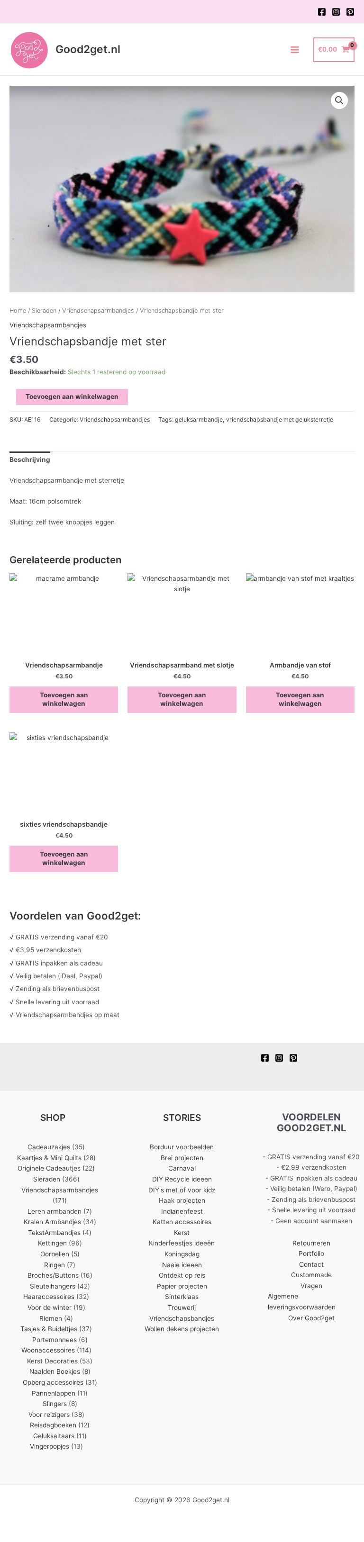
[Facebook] (322, 12)
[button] (339, 100)
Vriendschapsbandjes (181, 1318)
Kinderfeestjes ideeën (182, 1243)
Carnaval (182, 1168)
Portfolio (311, 1253)
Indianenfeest (182, 1211)
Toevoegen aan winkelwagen (72, 396)
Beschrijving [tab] (29, 459)
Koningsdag (182, 1254)
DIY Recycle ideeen (182, 1179)
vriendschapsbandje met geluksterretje (279, 419)
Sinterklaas (182, 1296)
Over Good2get (311, 1318)
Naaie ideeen (182, 1265)
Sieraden (44, 310)
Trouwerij (182, 1307)
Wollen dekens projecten (182, 1329)
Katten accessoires (182, 1222)
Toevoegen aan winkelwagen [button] (64, 699)
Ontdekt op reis (182, 1275)
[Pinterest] (350, 12)
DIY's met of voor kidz (181, 1190)
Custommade (311, 1275)
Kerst (182, 1232)
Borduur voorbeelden (182, 1147)
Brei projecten (182, 1158)
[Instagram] (336, 12)
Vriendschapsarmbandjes (98, 310)
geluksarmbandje (199, 419)
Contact (311, 1264)
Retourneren (311, 1243)
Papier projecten (182, 1286)
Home (17, 310)
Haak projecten (182, 1200)
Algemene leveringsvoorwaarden (302, 1301)
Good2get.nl (87, 49)
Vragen (311, 1286)
